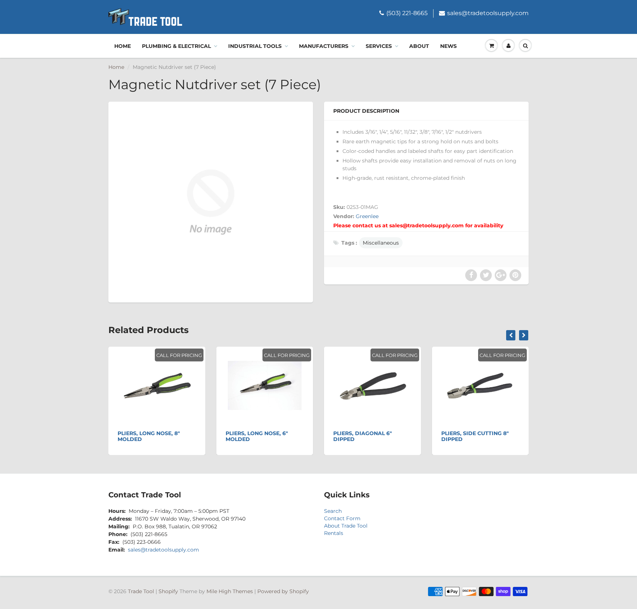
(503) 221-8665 (407, 13)
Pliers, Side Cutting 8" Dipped (475, 436)
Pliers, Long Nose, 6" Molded (257, 436)
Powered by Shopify (283, 591)
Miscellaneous (381, 242)
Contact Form (342, 518)
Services (379, 46)
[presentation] (510, 335)
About (419, 46)
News (448, 46)
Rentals (333, 533)
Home (122, 46)
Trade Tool (141, 591)
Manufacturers (323, 46)
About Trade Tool (346, 525)
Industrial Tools (255, 46)
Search (333, 511)
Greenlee (367, 216)
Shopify (168, 591)
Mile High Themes (229, 591)
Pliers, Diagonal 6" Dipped (362, 436)
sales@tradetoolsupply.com (488, 13)
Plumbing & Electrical (176, 46)
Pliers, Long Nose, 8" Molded (149, 436)
